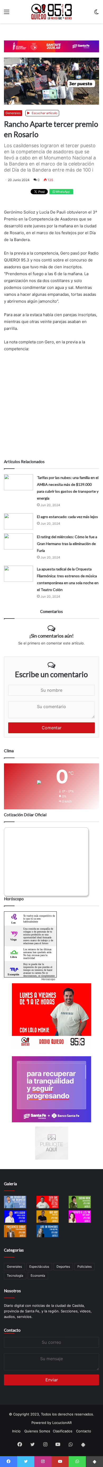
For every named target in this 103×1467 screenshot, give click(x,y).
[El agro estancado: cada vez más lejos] (18, 521)
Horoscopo (48, 979)
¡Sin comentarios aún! (51, 636)
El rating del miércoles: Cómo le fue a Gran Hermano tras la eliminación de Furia (67, 543)
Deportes (63, 1266)
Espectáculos (39, 1266)
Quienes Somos (37, 1431)
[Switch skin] (96, 14)
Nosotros (12, 1290)
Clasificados (62, 1431)
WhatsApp (62, 191)
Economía (38, 1275)
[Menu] (6, 14)
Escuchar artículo (44, 113)
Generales (13, 113)
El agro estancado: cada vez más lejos (67, 516)
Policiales (84, 1266)
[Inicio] (51, 12)
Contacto (12, 1330)
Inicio (16, 1431)
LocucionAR (62, 1422)
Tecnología (15, 1275)
